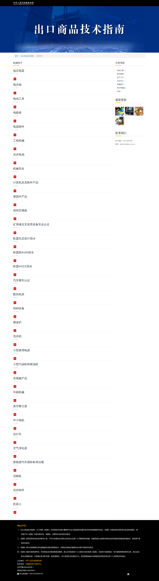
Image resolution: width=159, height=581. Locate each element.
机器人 (17, 504)
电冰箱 (17, 84)
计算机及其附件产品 (25, 182)
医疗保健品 (122, 88)
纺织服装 (121, 74)
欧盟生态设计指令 (24, 238)
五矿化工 (121, 81)
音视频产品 (20, 378)
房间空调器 (20, 210)
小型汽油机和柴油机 (25, 364)
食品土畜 (121, 70)
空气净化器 (20, 448)
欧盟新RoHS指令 (23, 252)
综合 (119, 91)
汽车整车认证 (21, 280)
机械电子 (121, 84)
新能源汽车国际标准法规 (28, 462)
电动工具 (18, 98)
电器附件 (18, 126)
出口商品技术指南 (27, 56)
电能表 (17, 112)
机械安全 (18, 168)
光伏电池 (18, 154)
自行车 (17, 434)
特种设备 (18, 308)
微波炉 (17, 322)
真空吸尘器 (20, 406)
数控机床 (18, 294)
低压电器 (18, 70)
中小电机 (18, 420)
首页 (16, 56)
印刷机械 (18, 392)
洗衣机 (17, 336)
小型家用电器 (21, 350)
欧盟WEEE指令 (22, 266)
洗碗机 (17, 476)
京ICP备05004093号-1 (25, 567)
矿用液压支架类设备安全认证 (31, 224)
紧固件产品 (20, 196)
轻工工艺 (121, 77)
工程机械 (18, 140)
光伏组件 (18, 490)
